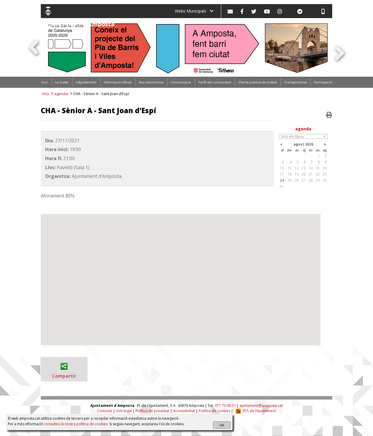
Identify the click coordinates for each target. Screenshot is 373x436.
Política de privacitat (152, 410)
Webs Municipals (192, 11)
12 (297, 168)
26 (297, 180)
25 (290, 180)
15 (318, 168)
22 (318, 174)
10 (282, 168)
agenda (61, 93)
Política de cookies (214, 410)
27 (304, 180)
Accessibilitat (184, 410)
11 (290, 168)
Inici (45, 93)
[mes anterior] (281, 144)
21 (311, 174)
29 (318, 180)
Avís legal (124, 410)
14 (311, 168)
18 (290, 174)
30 (325, 180)
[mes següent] (325, 144)
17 (282, 174)
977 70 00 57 (225, 405)
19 (297, 174)
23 (325, 174)
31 (282, 186)
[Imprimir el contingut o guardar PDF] (329, 115)
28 (311, 180)
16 (325, 168)
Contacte (104, 410)
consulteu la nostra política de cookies (76, 423)
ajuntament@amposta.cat (261, 405)
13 (304, 168)
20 (304, 174)
